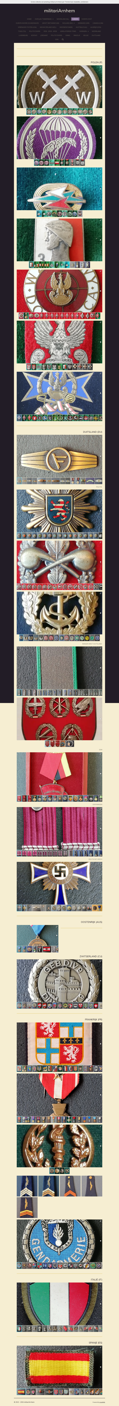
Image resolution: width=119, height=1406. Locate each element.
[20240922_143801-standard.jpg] (70, 1186)
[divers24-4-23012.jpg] (27, 1186)
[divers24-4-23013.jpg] (49, 1186)
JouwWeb (102, 1402)
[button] (100, 67)
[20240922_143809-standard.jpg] (92, 1186)
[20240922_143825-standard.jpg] (27, 1207)
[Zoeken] (63, 39)
